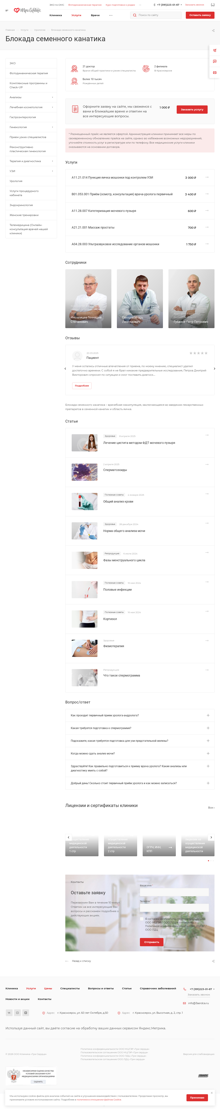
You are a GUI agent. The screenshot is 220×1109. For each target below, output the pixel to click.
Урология (16, 181)
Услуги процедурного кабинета (24, 193)
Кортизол (110, 619)
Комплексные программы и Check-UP (28, 85)
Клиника (12, 988)
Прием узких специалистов (28, 137)
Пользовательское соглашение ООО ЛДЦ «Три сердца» (113, 1059)
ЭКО (13, 63)
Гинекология (18, 127)
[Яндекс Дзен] (25, 1012)
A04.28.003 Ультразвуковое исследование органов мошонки (115, 244)
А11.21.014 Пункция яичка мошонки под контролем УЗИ (112, 177)
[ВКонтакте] (9, 1012)
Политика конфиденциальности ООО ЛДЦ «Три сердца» (113, 1055)
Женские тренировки (24, 215)
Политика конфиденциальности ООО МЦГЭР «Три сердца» (115, 1049)
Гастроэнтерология (23, 117)
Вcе (211, 807)
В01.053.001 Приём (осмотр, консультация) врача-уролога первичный (122, 194)
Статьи (127, 988)
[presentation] (65, 372)
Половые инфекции (117, 589)
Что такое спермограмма (121, 675)
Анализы (15, 97)
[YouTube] (17, 1012)
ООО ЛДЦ (169, 922)
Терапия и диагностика (25, 161)
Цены (48, 988)
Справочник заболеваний (158, 988)
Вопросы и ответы (101, 988)
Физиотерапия (113, 646)
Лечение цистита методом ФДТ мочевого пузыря (139, 443)
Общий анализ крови (118, 501)
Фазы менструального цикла (124, 560)
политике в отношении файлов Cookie (99, 1099)
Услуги (31, 988)
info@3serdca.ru (198, 1003)
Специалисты (70, 988)
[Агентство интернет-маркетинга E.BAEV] (203, 1076)
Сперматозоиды (115, 470)
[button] (208, 860)
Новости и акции (18, 999)
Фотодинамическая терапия (29, 73)
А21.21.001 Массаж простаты (93, 227)
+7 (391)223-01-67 (168, 4)
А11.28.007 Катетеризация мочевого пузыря (104, 211)
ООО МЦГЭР (153, 922)
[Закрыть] (212, 1093)
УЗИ (12, 171)
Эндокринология (21, 205)
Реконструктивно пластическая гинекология (28, 149)
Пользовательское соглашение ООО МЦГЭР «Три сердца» (114, 1052)
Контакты (44, 999)
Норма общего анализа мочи (124, 531)
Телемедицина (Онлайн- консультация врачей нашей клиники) (29, 229)
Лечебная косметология (26, 107)
